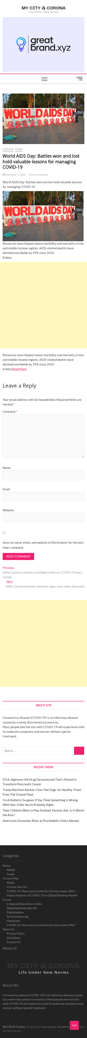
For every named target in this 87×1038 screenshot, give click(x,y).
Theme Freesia (48, 1026)
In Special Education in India (24, 903)
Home (6, 865)
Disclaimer (13, 937)
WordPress (63, 1026)
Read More (19, 369)
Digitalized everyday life (22, 908)
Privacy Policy (16, 933)
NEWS (11, 870)
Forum (7, 899)
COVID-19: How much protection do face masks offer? (41, 891)
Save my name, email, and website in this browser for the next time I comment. (43, 545)
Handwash (13, 920)
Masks (11, 882)
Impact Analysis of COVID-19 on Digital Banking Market (42, 895)
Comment (10, 411)
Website (8, 510)
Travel (10, 874)
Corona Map (10, 878)
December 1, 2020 (15, 174)
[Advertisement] (43, 305)
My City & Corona (14, 1026)
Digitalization (15, 912)
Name (7, 468)
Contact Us (14, 942)
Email (6, 489)
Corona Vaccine (17, 887)
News (18, 149)
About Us (8, 929)
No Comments (40, 174)
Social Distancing (17, 916)
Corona (8, 149)
